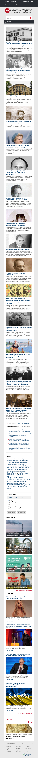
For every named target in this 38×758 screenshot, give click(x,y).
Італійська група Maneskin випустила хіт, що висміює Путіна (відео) (18, 654)
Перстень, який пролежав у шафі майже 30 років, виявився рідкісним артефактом (19, 736)
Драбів (9, 460)
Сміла (16, 471)
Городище (25, 459)
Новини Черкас (18, 744)
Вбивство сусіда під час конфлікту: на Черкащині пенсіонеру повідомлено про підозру (19, 448)
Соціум (28, 746)
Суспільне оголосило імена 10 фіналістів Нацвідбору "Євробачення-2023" (15, 685)
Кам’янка (19, 462)
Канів (25, 462)
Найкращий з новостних (16, 501)
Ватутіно (10, 459)
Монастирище (24, 467)
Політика (8, 746)
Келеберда (20, 464)
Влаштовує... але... (15, 505)
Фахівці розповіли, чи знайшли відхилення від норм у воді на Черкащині (19, 430)
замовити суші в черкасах (16, 483)
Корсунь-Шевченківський (15, 466)
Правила (18, 5)
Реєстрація (26, 1)
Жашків (15, 460)
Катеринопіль (11, 464)
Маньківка (10, 467)
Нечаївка (10, 469)
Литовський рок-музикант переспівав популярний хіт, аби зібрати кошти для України (18, 626)
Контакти (13, 1)
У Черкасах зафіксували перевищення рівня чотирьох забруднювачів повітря (19, 443)
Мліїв (16, 467)
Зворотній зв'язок (10, 5)
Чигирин (20, 477)
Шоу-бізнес (28, 748)
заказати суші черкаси (20, 481)
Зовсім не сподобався (16, 509)
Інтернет (18, 751)
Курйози (18, 750)
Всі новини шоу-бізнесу (26, 713)
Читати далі (10, 621)
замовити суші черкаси (15, 485)
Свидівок (10, 471)
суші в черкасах (18, 486)
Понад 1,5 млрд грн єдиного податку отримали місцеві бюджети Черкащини (19, 440)
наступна (26, 423)
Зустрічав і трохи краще (16, 507)
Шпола (17, 479)
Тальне (14, 473)
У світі (8, 748)
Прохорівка (23, 469)
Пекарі (16, 469)
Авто (28, 751)
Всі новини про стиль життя (24, 590)
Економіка (18, 746)
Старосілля (23, 471)
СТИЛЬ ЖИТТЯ (10, 517)
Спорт (8, 750)
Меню (9, 22)
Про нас (7, 1)
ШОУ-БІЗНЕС (10, 593)
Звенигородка (23, 460)
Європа (18, 748)
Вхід (32, 1)
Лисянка (28, 466)
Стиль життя (28, 750)
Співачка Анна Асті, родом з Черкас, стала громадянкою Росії (17, 597)
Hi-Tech (9, 751)
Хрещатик (10, 475)
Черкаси (12, 477)
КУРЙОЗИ (9, 719)
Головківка (17, 459)
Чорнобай (10, 479)
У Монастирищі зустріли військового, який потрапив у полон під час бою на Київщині (20, 435)
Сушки (9, 473)
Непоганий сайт (14, 503)
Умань (26, 473)
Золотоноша (11, 462)
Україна (20, 473)
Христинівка (19, 475)
